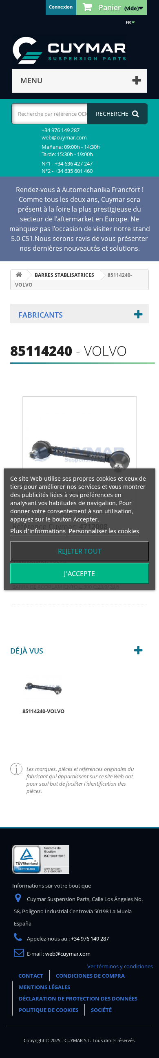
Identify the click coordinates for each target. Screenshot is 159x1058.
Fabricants (40, 315)
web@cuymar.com (68, 953)
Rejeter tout (80, 551)
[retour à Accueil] (18, 275)
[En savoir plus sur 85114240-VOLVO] (43, 687)
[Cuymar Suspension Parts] (73, 50)
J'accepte (79, 573)
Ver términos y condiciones (120, 966)
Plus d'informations (38, 531)
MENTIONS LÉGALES (44, 987)
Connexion (61, 7)
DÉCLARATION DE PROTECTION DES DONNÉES (78, 998)
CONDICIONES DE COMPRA (90, 975)
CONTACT (30, 975)
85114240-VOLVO (43, 711)
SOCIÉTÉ (101, 1010)
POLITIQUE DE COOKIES (48, 1010)
